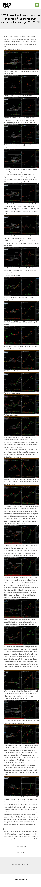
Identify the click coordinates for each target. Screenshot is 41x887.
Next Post (20, 852)
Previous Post (21, 847)
